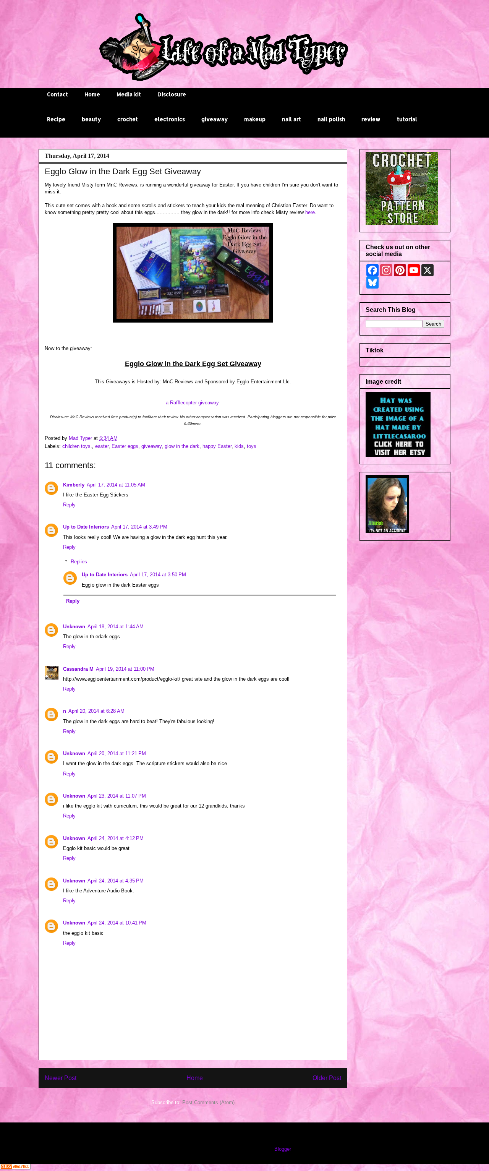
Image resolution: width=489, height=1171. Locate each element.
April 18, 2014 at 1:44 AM (115, 626)
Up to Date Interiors (86, 527)
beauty (91, 119)
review (371, 119)
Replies (79, 561)
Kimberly (73, 485)
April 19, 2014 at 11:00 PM (125, 669)
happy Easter (217, 446)
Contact (57, 94)
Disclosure (171, 94)
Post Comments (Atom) (208, 1102)
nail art (291, 119)
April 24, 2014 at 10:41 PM (116, 923)
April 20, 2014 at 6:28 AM (96, 711)
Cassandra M (78, 669)
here (310, 212)
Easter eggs (125, 446)
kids (239, 446)
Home (92, 94)
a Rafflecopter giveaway (192, 402)
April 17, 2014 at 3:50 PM (158, 574)
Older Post (327, 1078)
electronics (169, 119)
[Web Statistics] (15, 1168)
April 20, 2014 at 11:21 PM (116, 753)
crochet (127, 119)
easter (101, 446)
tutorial (407, 119)
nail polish (331, 119)
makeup (255, 119)
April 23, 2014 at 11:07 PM (116, 796)
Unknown (74, 626)
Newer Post (60, 1078)
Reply (69, 505)
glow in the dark (182, 446)
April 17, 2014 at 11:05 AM (116, 485)
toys (251, 446)
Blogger (282, 1149)
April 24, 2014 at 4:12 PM (115, 838)
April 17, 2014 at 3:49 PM (139, 527)
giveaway (214, 119)
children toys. (77, 446)
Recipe (56, 119)
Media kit (129, 94)
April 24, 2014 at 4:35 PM (115, 881)
